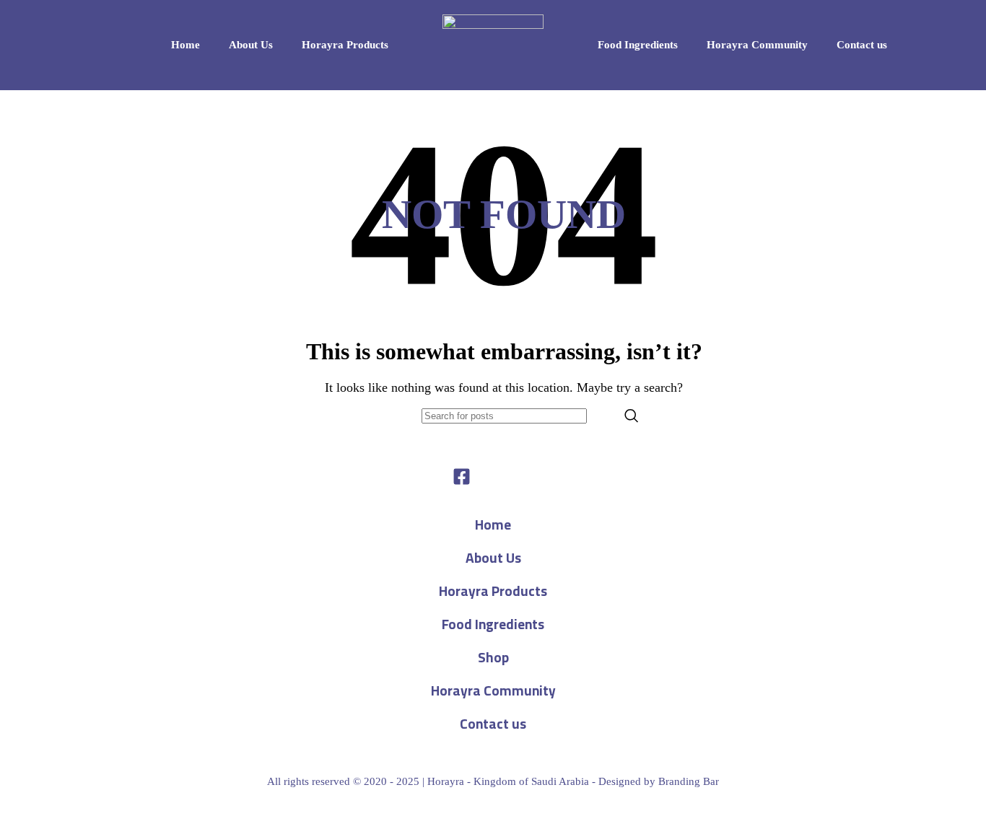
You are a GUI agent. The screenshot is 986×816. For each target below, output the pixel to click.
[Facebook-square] (461, 476)
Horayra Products (345, 45)
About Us (251, 45)
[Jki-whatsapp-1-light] (493, 476)
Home (185, 45)
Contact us (862, 45)
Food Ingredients (638, 45)
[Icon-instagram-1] (525, 476)
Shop (493, 657)
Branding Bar (688, 781)
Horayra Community (757, 45)
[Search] (631, 416)
